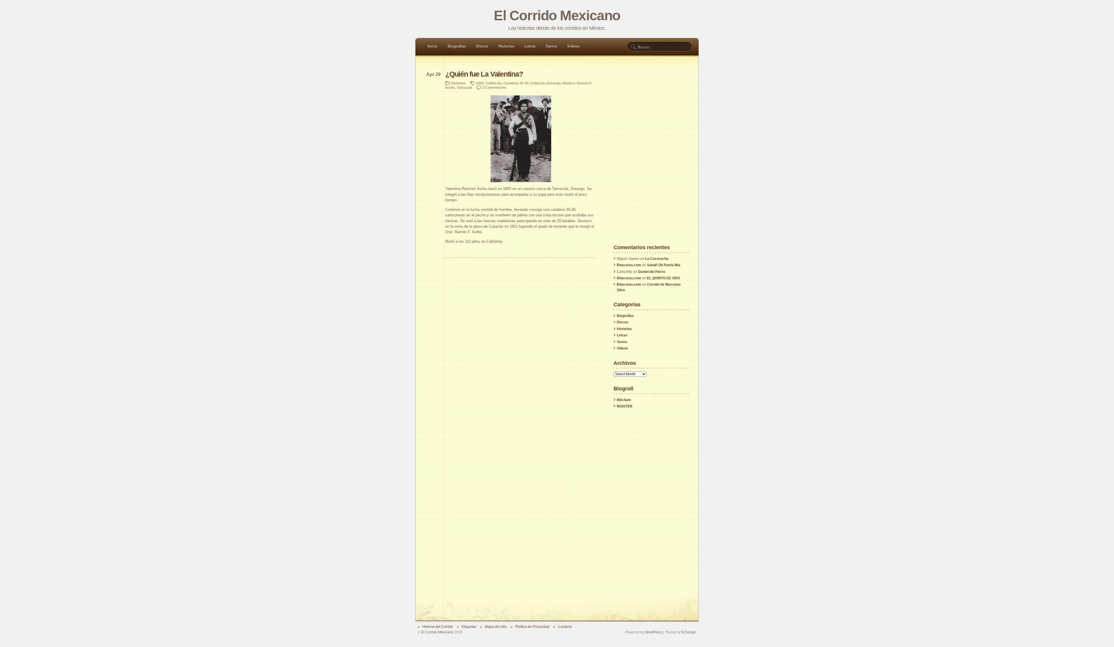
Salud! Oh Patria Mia (663, 265)
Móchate (624, 400)
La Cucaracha (656, 259)
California (494, 83)
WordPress (653, 632)
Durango (554, 83)
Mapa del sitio (496, 626)
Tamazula (464, 87)
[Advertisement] (651, 158)
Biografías (457, 46)
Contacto (565, 626)
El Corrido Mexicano (557, 15)
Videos (573, 46)
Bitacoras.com (629, 265)
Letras (530, 46)
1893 (480, 83)
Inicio (432, 46)
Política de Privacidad (532, 626)
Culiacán (537, 83)
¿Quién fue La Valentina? (484, 74)
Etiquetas (469, 626)
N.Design (688, 632)
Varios (551, 46)
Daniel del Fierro (651, 272)
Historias (506, 46)
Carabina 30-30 (516, 83)
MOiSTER (624, 406)
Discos (482, 46)
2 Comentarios (494, 87)
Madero (569, 83)
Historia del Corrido (437, 626)
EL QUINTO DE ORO (663, 278)
